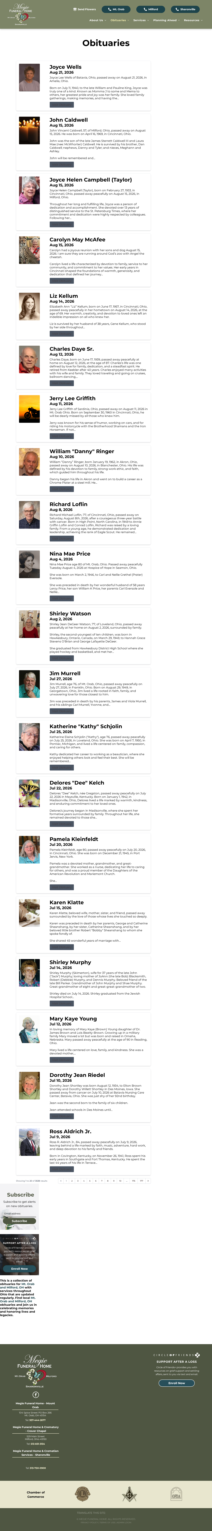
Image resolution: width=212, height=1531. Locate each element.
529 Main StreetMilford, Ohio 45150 (36, 1438)
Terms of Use (107, 1522)
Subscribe (19, 1221)
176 (133, 1181)
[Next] (148, 1181)
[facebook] (36, 1395)
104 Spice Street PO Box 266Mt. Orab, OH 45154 (35, 1414)
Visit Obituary (62, 104)
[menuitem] (97, 20)
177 (141, 1181)
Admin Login (124, 1522)
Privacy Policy (89, 1522)
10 (120, 1181)
